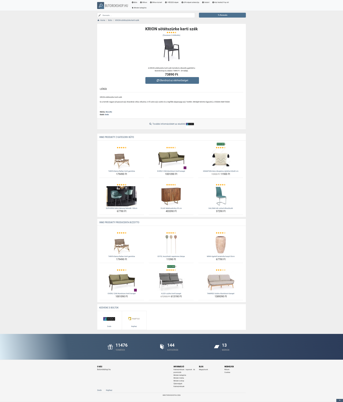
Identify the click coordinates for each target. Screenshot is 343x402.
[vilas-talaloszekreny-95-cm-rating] (171, 185)
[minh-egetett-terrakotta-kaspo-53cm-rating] (220, 233)
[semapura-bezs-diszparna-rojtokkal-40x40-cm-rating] (220, 147)
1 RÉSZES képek (172, 2)
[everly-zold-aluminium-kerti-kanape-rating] (171, 147)
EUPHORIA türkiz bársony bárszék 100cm (121, 208)
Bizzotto (109, 112)
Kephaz (109, 390)
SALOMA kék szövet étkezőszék (220, 208)
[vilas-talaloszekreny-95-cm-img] (171, 196)
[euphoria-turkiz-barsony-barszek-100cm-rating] (121, 185)
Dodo (107, 115)
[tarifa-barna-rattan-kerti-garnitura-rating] (121, 147)
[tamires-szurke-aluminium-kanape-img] (220, 281)
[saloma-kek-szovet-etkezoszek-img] (220, 196)
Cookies (227, 372)
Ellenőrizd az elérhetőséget (173, 80)
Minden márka (179, 378)
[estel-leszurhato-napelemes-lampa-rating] (171, 233)
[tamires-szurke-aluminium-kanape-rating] (220, 270)
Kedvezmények (179, 386)
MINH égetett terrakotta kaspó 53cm (221, 256)
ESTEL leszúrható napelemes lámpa (171, 256)
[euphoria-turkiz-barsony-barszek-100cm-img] (121, 196)
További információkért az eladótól (169, 124)
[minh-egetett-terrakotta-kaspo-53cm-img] (220, 244)
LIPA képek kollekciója (191, 2)
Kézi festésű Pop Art (221, 2)
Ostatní (206, 2)
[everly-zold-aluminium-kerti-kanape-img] (171, 159)
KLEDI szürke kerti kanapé (171, 293)
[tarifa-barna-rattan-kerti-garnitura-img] (121, 159)
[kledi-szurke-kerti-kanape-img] (171, 281)
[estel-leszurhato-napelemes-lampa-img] (171, 244)
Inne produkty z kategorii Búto (116, 137)
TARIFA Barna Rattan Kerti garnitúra (121, 171)
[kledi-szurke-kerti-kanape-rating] (171, 270)
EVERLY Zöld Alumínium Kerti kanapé (171, 171)
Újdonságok (178, 384)
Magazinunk (203, 369)
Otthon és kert (157, 2)
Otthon (144, 2)
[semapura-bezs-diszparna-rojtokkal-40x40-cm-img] (220, 159)
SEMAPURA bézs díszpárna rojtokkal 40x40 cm (220, 171)
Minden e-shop (179, 381)
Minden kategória (140, 8)
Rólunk (226, 369)
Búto (135, 2)
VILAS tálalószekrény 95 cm (171, 208)
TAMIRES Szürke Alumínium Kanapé (220, 293)
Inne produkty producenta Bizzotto (119, 222)
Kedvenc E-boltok (109, 307)
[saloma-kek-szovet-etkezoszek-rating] (220, 185)
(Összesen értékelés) (171, 35)
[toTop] (339, 400)
